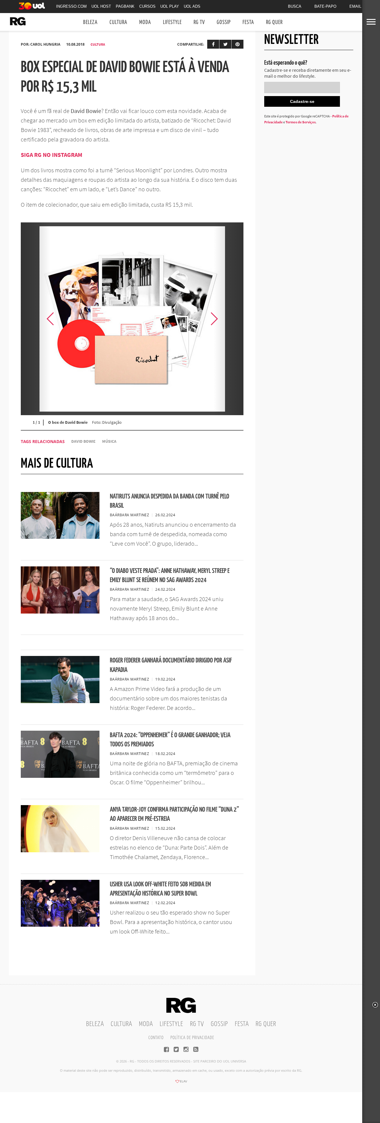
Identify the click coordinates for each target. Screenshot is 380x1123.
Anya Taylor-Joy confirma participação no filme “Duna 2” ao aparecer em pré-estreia (174, 814)
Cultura (118, 22)
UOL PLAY (169, 6)
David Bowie (83, 441)
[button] (228, 318)
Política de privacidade (192, 1038)
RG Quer (274, 22)
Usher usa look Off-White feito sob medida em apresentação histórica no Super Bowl (160, 889)
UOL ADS (192, 6)
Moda (145, 22)
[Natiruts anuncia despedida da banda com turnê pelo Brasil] (60, 537)
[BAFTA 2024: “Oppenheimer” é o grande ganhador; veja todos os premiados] (60, 776)
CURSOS (147, 6)
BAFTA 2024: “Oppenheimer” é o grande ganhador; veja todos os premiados (170, 740)
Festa (248, 22)
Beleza (90, 22)
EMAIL (355, 6)
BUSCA (294, 6)
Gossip (224, 22)
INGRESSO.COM (71, 6)
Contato (156, 1038)
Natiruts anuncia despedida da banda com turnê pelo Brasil (169, 501)
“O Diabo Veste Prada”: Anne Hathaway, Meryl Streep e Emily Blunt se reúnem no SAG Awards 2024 (169, 576)
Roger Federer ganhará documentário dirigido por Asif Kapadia (171, 665)
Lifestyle (172, 22)
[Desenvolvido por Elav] (181, 1083)
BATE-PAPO (325, 6)
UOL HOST (101, 6)
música (109, 441)
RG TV (199, 22)
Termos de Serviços (301, 122)
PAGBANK (125, 6)
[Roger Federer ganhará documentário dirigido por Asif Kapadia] (60, 701)
